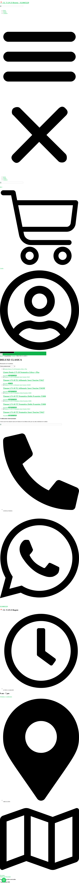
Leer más (10, 383)
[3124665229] (39, 603)
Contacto (5, 13)
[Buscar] (1, 354)
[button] (39, 95)
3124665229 (4, 606)
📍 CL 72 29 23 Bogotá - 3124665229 (14, 3)
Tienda (4, 12)
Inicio (4, 10)
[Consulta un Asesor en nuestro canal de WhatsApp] (4, 880)
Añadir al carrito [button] (12, 375)
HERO (14, 356)
